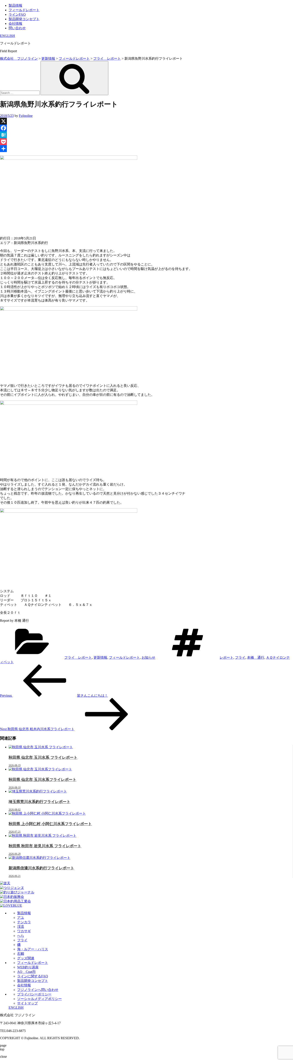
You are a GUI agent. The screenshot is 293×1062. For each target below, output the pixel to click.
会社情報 (15, 23)
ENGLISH (7, 36)
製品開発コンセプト (24, 19)
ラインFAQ (17, 14)
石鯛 (20, 953)
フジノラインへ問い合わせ (37, 990)
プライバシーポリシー (34, 994)
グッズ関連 (25, 958)
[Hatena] (146, 134)
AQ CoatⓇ (26, 972)
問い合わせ (17, 28)
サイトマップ (27, 1003)
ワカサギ (24, 931)
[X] (146, 121)
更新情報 (100, 657)
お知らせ (148, 657)
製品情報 (15, 5)
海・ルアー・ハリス (32, 949)
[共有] (146, 148)
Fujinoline (26, 115)
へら (20, 935)
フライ (240, 657)
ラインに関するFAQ (32, 976)
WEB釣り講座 (28, 967)
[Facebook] (146, 128)
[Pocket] (146, 141)
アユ (20, 917)
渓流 (20, 926)
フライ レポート (78, 657)
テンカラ (24, 922)
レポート (226, 657)
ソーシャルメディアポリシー (39, 999)
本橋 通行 (255, 657)
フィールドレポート (24, 10)
